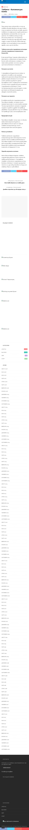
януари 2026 (5, 391)
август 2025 (4, 407)
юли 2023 (4, 487)
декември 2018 (5, 663)
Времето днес (13, 237)
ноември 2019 (5, 627)
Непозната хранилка (12, 821)
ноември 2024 (5, 436)
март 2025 (4, 423)
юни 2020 (4, 605)
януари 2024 (5, 468)
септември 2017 (5, 710)
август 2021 (4, 560)
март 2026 (4, 384)
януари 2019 (5, 659)
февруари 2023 (5, 503)
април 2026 (4, 381)
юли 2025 (4, 410)
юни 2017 (4, 720)
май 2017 (4, 723)
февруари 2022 (5, 541)
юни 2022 (4, 528)
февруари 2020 (5, 618)
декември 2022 (5, 509)
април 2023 (4, 496)
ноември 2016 (5, 742)
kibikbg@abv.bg (6, 767)
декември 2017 (5, 701)
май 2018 (4, 685)
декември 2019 (5, 624)
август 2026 (4, 368)
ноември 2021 (5, 551)
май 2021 (4, 570)
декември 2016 (5, 739)
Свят (14, 355)
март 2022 (4, 538)
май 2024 (4, 455)
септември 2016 (6, 749)
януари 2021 (5, 583)
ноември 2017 (5, 704)
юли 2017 (4, 717)
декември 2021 (5, 547)
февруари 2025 (5, 426)
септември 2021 (6, 557)
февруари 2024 (5, 464)
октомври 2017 (5, 707)
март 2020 (4, 615)
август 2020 (5, 599)
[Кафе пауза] (4, 241)
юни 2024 (4, 452)
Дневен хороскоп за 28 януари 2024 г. (14, 189)
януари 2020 (5, 621)
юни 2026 (4, 375)
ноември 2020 (5, 589)
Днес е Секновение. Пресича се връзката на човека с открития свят (17, 230)
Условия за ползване (7, 771)
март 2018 (4, 691)
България (14, 352)
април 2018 (4, 688)
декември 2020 (5, 586)
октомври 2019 (5, 631)
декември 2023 (5, 471)
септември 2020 (6, 595)
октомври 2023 (5, 477)
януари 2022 (5, 544)
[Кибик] (4, 1)
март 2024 (4, 461)
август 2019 (4, 637)
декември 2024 (5, 432)
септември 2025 (6, 404)
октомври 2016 (5, 746)
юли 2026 (4, 372)
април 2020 (4, 611)
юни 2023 (4, 490)
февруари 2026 (5, 388)
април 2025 (4, 420)
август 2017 (4, 714)
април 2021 (4, 573)
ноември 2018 (5, 666)
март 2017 (4, 730)
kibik (5, 14)
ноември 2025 (5, 397)
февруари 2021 (5, 579)
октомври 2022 (5, 515)
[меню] (25, 2)
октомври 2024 (5, 439)
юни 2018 (4, 682)
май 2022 (4, 531)
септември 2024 (6, 442)
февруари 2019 (5, 656)
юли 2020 (4, 602)
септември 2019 (5, 634)
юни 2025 (4, 413)
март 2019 (4, 653)
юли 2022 (4, 525)
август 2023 (4, 484)
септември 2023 (6, 480)
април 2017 (4, 726)
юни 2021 (4, 567)
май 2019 (4, 647)
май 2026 (4, 378)
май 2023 (4, 493)
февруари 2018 (5, 695)
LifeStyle (14, 349)
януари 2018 (5, 698)
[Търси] (21, 2)
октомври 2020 (5, 592)
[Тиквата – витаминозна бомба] (3, 22)
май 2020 (4, 608)
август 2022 (4, 522)
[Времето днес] (5, 236)
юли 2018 (4, 679)
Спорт (14, 358)
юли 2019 (4, 640)
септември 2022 (6, 519)
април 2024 (4, 458)
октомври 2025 (5, 400)
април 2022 (4, 535)
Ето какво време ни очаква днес (15, 182)
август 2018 (4, 675)
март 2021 (4, 576)
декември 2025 (5, 394)
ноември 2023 (5, 474)
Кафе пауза (12, 243)
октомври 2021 (5, 554)
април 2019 (4, 650)
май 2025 (4, 416)
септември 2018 (6, 672)
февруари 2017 (5, 733)
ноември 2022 (5, 512)
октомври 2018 (5, 669)
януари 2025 (5, 429)
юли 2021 (4, 563)
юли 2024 (4, 448)
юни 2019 (4, 643)
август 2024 (4, 445)
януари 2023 (5, 506)
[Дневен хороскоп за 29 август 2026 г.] (5, 248)
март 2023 (4, 499)
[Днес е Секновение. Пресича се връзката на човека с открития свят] (5, 229)
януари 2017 (5, 736)
